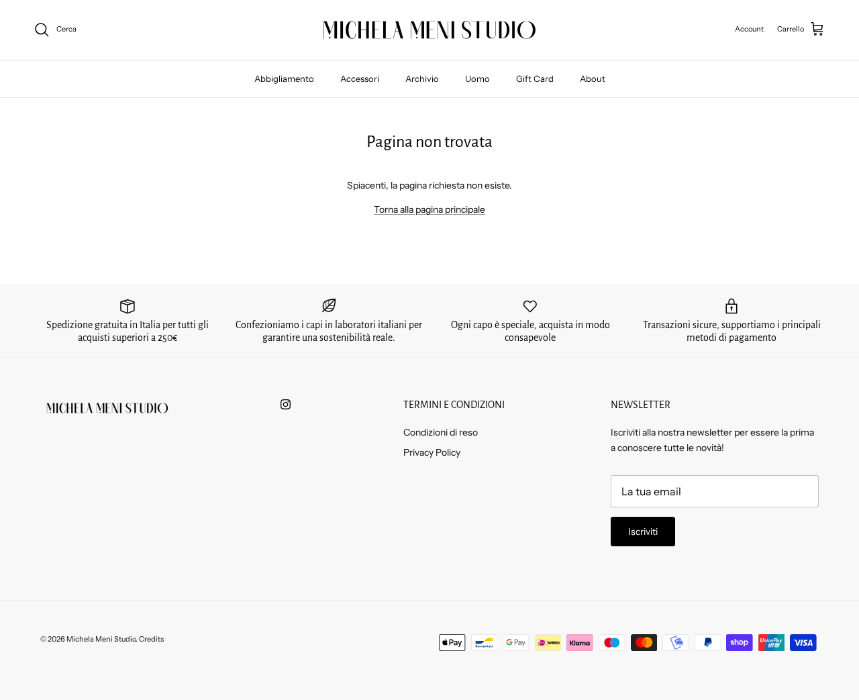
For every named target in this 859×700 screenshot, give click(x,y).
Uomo (477, 78)
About (592, 78)
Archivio (422, 78)
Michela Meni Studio (101, 639)
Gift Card (535, 78)
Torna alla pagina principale (429, 209)
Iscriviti (643, 532)
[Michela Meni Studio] (429, 29)
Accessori (359, 78)
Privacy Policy (431, 452)
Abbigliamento (284, 78)
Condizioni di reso (440, 432)
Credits (151, 639)
